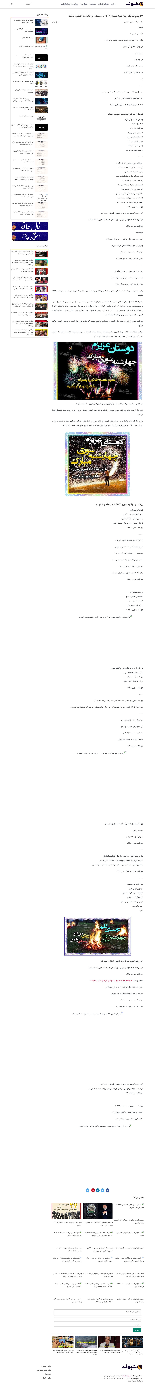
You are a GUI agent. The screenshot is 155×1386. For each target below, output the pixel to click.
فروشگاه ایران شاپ (27, 38)
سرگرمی (84, 4)
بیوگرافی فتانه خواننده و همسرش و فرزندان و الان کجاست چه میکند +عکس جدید (23, 332)
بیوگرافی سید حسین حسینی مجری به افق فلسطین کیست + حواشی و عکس (23, 288)
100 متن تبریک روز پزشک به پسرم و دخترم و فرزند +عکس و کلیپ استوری (130, 1275)
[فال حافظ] (30, 230)
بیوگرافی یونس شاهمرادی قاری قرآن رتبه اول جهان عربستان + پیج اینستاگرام (22, 323)
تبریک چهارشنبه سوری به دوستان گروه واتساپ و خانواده (111, 980)
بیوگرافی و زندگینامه (69, 4)
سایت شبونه (126, 1376)
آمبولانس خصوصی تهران (26, 46)
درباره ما (48, 1374)
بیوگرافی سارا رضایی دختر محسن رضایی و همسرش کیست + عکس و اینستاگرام (22, 262)
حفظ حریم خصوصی (44, 1370)
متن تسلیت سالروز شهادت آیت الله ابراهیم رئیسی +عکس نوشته (99, 1224)
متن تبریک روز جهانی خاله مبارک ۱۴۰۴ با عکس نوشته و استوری (129, 1221)
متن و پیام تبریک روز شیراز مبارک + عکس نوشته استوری (130, 1300)
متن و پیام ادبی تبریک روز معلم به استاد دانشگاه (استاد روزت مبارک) (100, 1300)
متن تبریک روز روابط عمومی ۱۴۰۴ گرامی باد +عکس (68, 1224)
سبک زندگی (103, 4)
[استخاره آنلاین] (30, 241)
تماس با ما (47, 1378)
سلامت (93, 4)
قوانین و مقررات (45, 1366)
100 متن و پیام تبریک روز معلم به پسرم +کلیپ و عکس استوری (67, 1300)
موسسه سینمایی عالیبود (26, 116)
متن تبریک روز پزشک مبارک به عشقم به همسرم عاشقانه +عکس (69, 1249)
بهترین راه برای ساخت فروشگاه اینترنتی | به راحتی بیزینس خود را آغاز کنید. (23, 66)
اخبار (113, 4)
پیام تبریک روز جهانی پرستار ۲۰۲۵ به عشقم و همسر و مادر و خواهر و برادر (67, 1275)
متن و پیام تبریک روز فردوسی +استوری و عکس (129, 1248)
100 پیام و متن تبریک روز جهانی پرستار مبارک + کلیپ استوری (98, 1275)
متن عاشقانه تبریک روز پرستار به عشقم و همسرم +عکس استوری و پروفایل (100, 1249)
